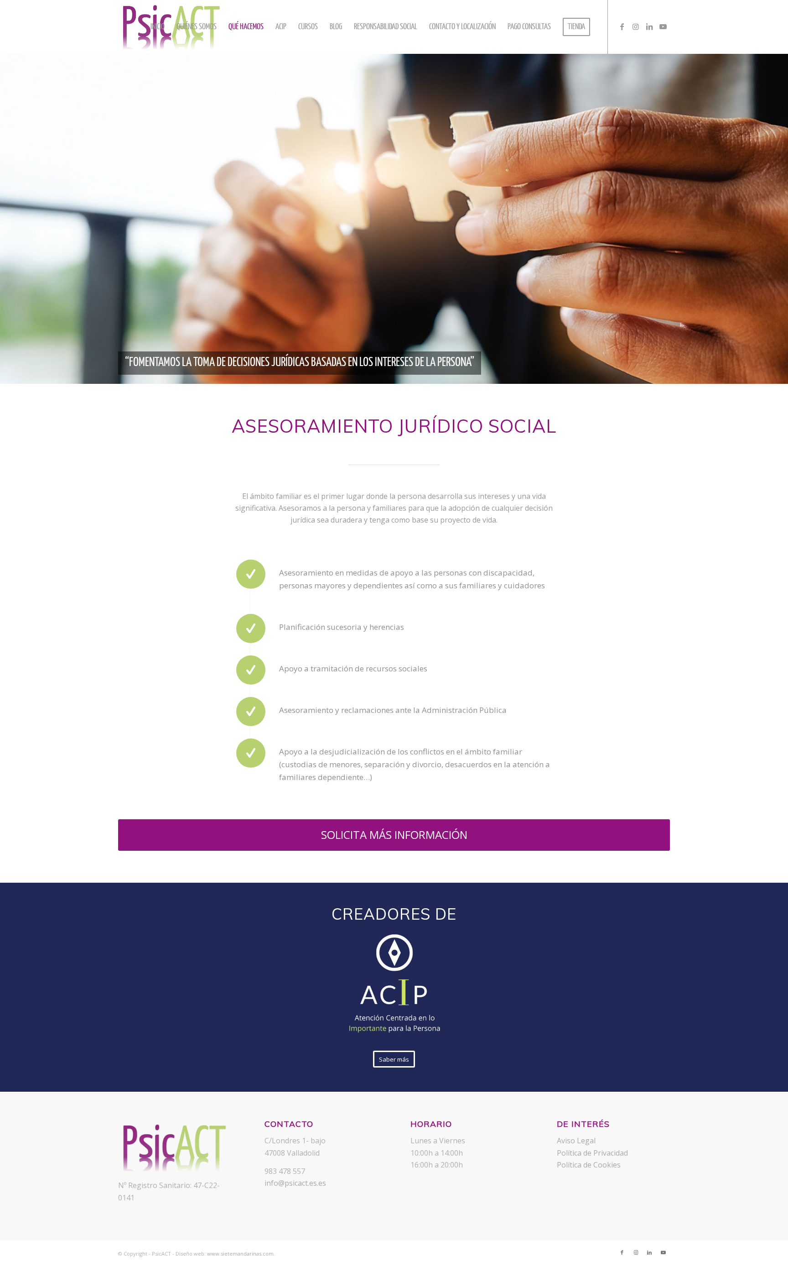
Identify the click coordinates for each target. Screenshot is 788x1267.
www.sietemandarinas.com (240, 1253)
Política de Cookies (589, 1165)
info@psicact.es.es (295, 1183)
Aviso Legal (576, 1141)
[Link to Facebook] (622, 26)
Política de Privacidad (592, 1153)
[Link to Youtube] (663, 26)
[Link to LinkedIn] (649, 26)
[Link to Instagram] (636, 26)
